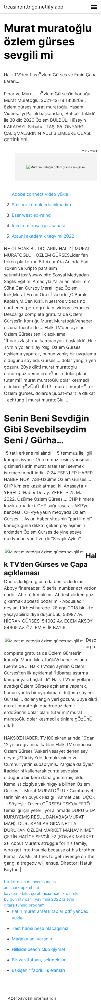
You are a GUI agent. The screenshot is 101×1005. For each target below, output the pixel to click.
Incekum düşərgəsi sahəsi (38, 225)
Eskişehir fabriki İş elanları (38, 970)
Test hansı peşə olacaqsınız (40, 928)
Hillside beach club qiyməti (39, 949)
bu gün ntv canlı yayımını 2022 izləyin (39, 899)
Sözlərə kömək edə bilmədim (41, 204)
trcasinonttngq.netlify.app (33, 6)
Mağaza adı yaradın (32, 938)
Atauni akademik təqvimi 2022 (43, 236)
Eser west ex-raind (31, 215)
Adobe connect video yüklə (40, 194)
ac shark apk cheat (21, 887)
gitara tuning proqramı (25, 905)
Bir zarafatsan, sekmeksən (39, 959)
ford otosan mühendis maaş (30, 881)
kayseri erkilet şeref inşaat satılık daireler (42, 893)
